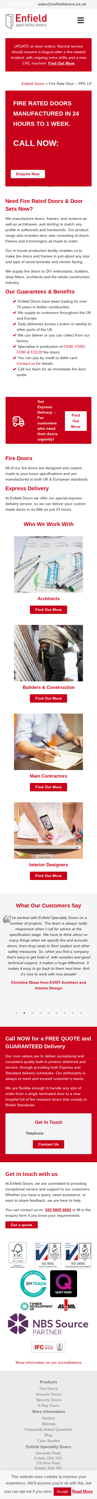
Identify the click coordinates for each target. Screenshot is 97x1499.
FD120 (36, 352)
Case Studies (48, 1441)
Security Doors (48, 1400)
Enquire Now (28, 174)
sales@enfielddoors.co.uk (62, 4)
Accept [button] (62, 1492)
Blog (48, 1435)
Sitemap (48, 1424)
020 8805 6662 (20, 4)
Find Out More (75, 421)
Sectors (48, 1418)
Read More (82, 1491)
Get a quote (21, 1225)
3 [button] (32, 1015)
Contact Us (48, 1144)
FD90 (21, 352)
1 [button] (16, 1015)
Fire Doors (49, 1388)
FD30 (68, 346)
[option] (48, 953)
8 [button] (72, 1015)
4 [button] (40, 1015)
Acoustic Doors (48, 1394)
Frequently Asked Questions (48, 1429)
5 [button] (48, 1015)
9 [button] (81, 1015)
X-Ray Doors (49, 1405)
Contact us (26, 363)
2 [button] (24, 1015)
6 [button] (56, 1015)
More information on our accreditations (49, 1362)
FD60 (80, 346)
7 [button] (64, 1015)
